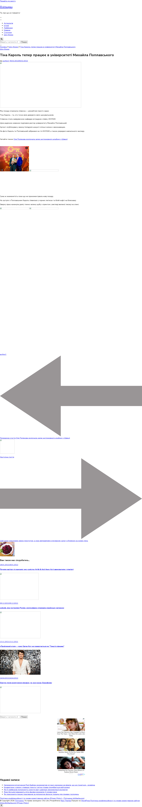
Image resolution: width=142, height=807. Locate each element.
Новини (7, 30)
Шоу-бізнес (8, 35)
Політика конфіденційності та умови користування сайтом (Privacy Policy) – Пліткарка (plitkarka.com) (42, 798)
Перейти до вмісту (8, 1)
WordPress (85, 801)
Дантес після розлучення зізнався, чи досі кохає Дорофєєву (26, 683)
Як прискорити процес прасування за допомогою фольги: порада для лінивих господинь (41, 794)
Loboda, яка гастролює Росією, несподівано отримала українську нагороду (32, 608)
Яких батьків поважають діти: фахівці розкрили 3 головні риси (30, 792)
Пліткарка (6, 7)
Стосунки (8, 32)
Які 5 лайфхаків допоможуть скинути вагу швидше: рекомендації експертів (36, 790)
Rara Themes (66, 801)
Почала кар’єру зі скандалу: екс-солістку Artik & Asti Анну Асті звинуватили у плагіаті (37, 569)
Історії (6, 25)
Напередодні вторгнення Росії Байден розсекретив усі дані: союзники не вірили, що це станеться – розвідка (49, 785)
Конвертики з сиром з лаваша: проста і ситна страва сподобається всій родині (37, 787)
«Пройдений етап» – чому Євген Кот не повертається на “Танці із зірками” (32, 646)
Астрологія (8, 23)
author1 (6, 61)
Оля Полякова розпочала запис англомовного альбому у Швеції (41, 139)
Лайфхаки (8, 28)
